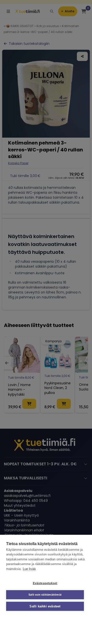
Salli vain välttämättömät (45, 594)
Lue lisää (29, 569)
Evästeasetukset (45, 583)
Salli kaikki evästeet (44, 606)
